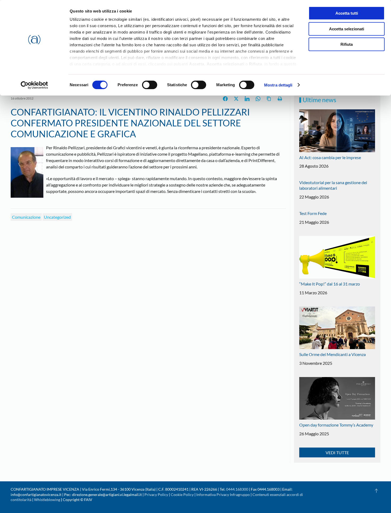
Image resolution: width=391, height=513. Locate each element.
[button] (376, 491)
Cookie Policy (182, 494)
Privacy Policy (156, 494)
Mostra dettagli (278, 85)
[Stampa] (280, 99)
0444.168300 (237, 489)
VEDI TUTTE (337, 452)
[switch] (149, 85)
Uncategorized (57, 217)
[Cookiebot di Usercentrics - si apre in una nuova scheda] (34, 85)
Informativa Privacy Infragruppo (223, 494)
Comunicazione (26, 217)
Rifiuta (346, 44)
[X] (236, 99)
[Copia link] (269, 99)
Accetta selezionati (346, 29)
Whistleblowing (47, 499)
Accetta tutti (346, 13)
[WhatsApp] (258, 99)
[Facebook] (225, 99)
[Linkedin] (247, 99)
